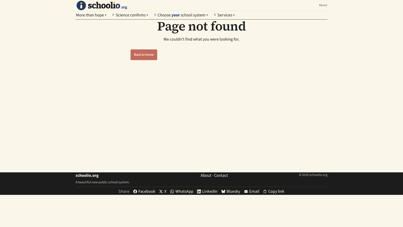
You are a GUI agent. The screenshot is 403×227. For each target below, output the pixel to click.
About (323, 5)
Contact (221, 175)
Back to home (144, 54)
